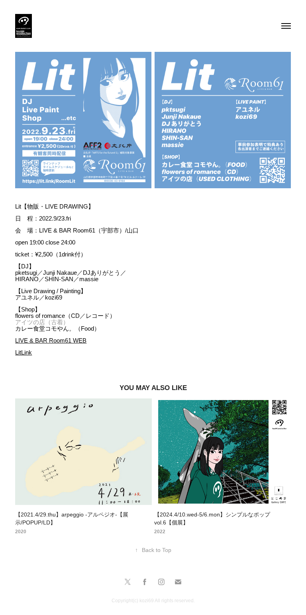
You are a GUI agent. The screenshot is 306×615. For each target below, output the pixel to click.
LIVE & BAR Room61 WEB (50, 340)
